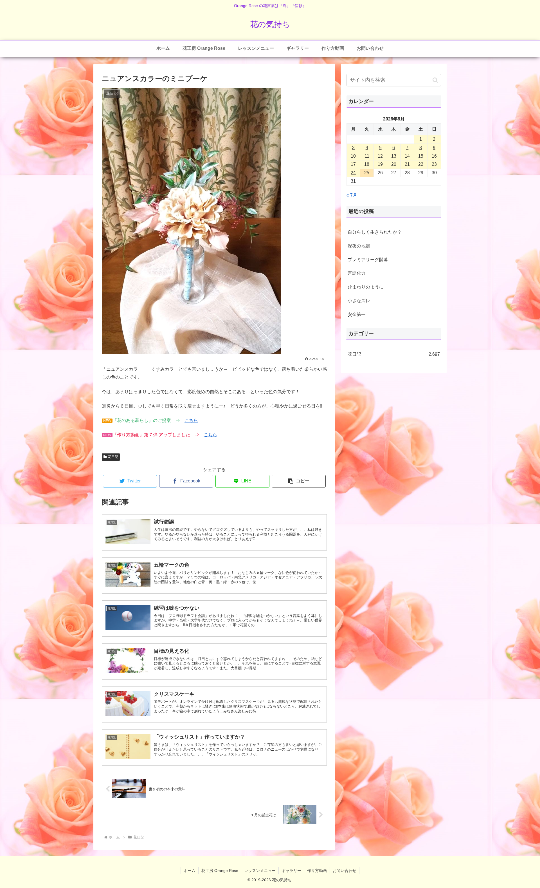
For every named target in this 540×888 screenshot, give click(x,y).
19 (380, 164)
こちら (191, 420)
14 (407, 156)
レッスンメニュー (260, 870)
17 (353, 164)
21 (407, 164)
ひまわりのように (366, 287)
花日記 (113, 457)
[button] (299, 481)
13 (393, 156)
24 (353, 172)
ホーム (189, 870)
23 (434, 164)
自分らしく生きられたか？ (375, 232)
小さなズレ (359, 300)
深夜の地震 (359, 245)
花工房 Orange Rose (219, 870)
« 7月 (351, 195)
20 (393, 164)
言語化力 (357, 273)
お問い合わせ (344, 870)
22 (420, 164)
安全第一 (357, 314)
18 (366, 164)
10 (353, 156)
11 (366, 156)
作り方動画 (317, 870)
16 (434, 156)
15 (420, 156)
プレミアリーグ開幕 (368, 259)
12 (380, 156)
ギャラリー (291, 870)
